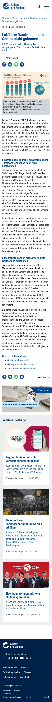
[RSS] (27, 657)
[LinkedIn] (4, 657)
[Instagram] (8, 658)
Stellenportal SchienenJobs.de (22, 368)
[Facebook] (13, 657)
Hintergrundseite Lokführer (20, 364)
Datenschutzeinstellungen (12, 697)
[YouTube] (22, 657)
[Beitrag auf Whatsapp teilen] (16, 64)
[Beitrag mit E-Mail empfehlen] (22, 64)
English (46, 697)
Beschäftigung (18, 26)
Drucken (46, 377)
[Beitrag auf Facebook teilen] (4, 64)
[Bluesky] (16, 659)
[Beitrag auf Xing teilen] (10, 64)
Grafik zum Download (17, 360)
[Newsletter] (32, 657)
